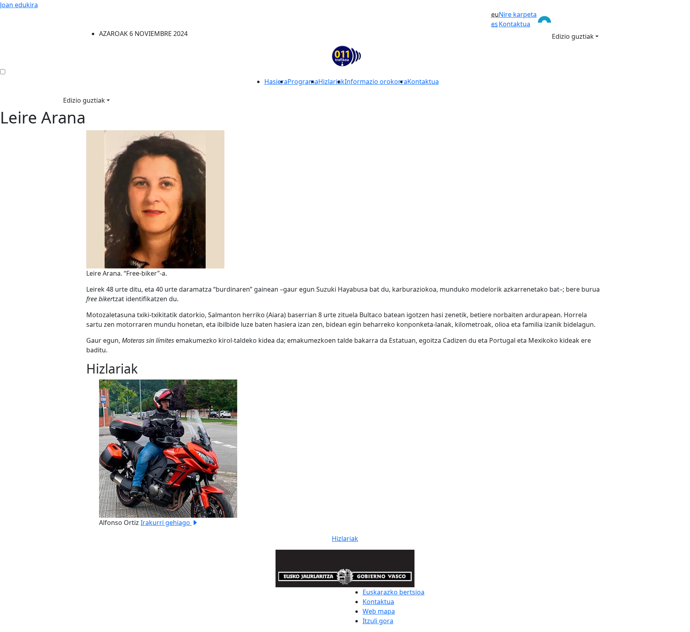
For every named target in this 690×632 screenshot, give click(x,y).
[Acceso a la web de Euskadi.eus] (570, 18)
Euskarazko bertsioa (393, 592)
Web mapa (379, 611)
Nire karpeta (518, 14)
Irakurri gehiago (166, 522)
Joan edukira (19, 4)
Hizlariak (331, 81)
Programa (303, 81)
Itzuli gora (378, 620)
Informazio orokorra (376, 81)
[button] (125, 453)
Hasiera (276, 81)
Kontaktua (514, 24)
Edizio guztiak (573, 36)
